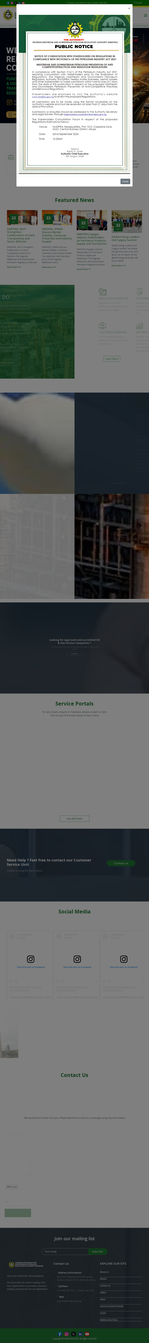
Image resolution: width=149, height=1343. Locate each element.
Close (125, 181)
